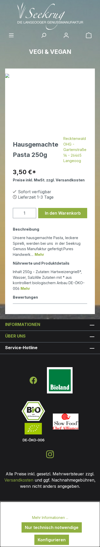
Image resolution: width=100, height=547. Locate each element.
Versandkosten (18, 480)
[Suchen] (43, 35)
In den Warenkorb (63, 213)
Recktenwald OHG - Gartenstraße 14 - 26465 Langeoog (74, 149)
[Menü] (11, 35)
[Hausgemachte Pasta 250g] (50, 103)
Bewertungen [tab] (25, 297)
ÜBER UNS (15, 336)
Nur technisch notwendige (51, 527)
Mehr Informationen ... (50, 517)
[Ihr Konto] (66, 35)
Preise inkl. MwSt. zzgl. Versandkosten (49, 180)
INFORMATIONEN (22, 324)
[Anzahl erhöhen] (31, 213)
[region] (50, 103)
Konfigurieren (52, 539)
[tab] (49, 241)
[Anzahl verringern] (18, 213)
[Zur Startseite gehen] (50, 16)
